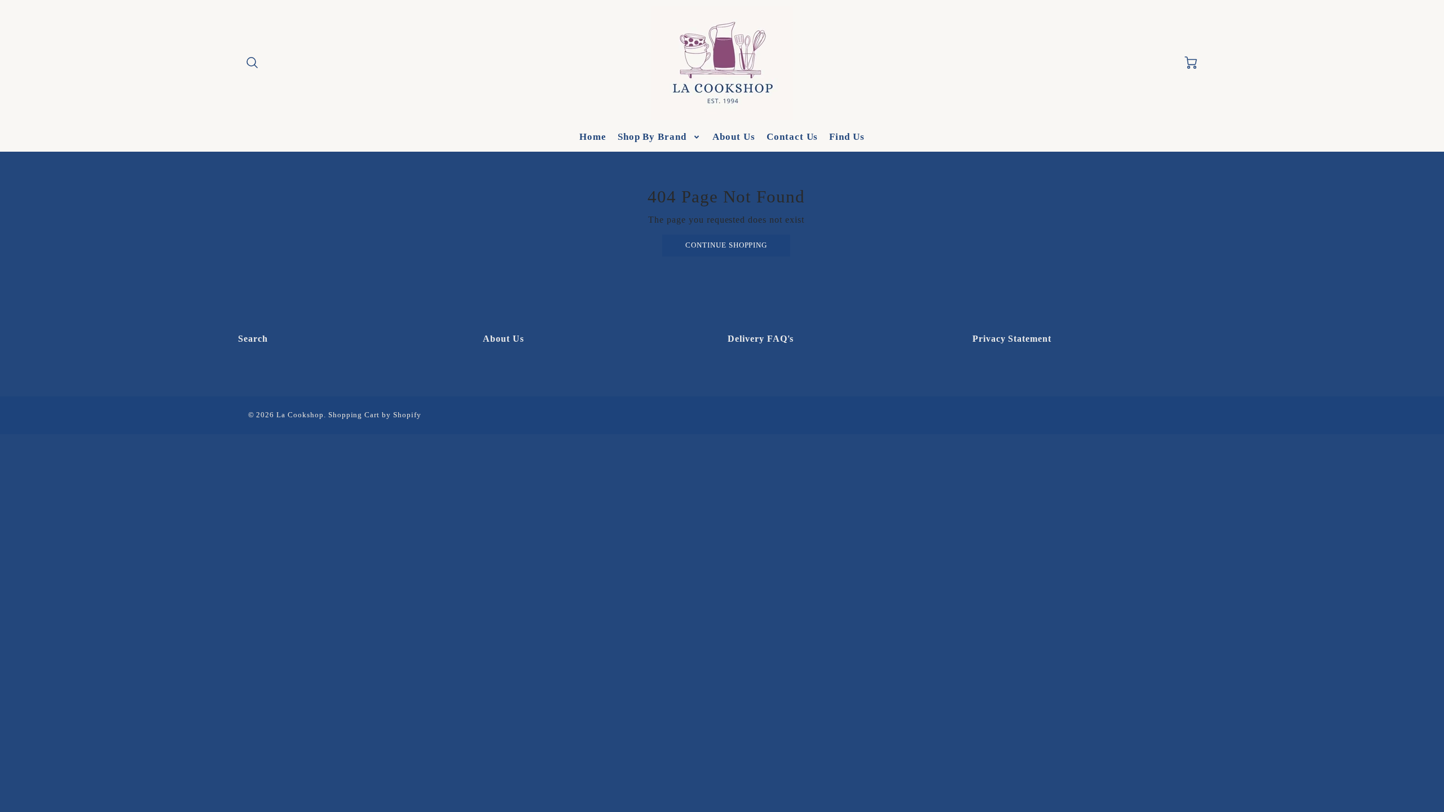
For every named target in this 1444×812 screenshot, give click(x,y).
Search (253, 338)
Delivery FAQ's (761, 338)
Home (592, 136)
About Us (733, 136)
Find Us (847, 136)
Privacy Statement (1011, 338)
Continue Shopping (726, 245)
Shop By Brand (652, 136)
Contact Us (792, 136)
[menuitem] (593, 137)
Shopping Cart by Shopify (374, 415)
